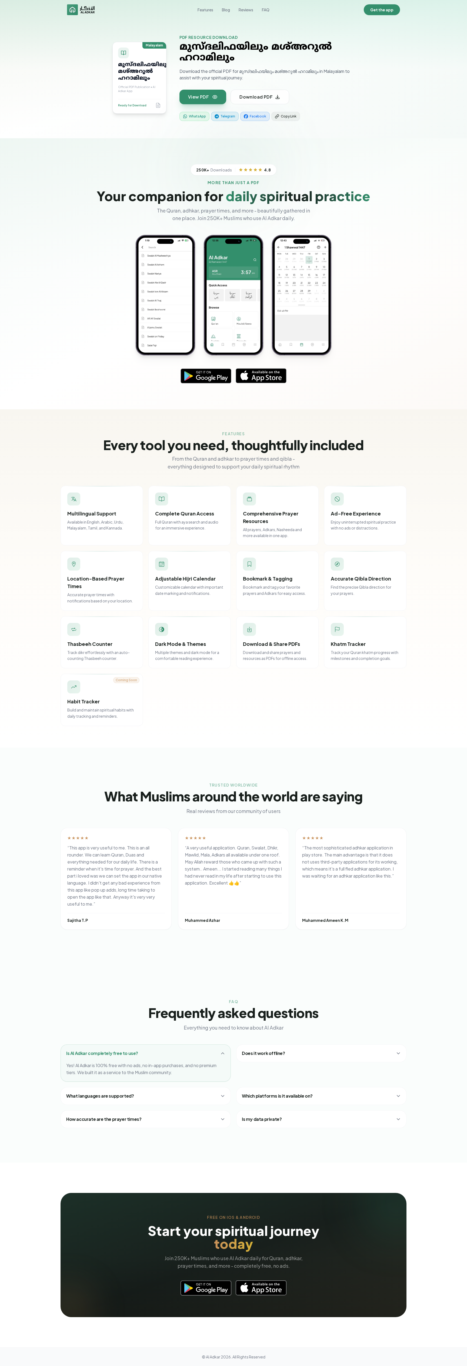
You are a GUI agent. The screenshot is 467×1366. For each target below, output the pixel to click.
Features (205, 9)
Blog (226, 9)
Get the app (381, 9)
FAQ (265, 9)
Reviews (246, 9)
